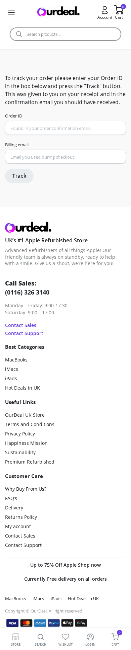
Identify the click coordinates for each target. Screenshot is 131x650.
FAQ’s (11, 498)
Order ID (13, 116)
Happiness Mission (26, 443)
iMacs (11, 369)
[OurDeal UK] (58, 12)
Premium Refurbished (29, 462)
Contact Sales (20, 325)
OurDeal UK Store (25, 415)
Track (19, 176)
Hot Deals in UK (22, 388)
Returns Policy (21, 517)
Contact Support (24, 333)
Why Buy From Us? (25, 489)
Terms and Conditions (29, 424)
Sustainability (20, 452)
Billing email (17, 145)
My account (18, 526)
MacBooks (16, 359)
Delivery (14, 507)
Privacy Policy (20, 433)
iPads (11, 378)
